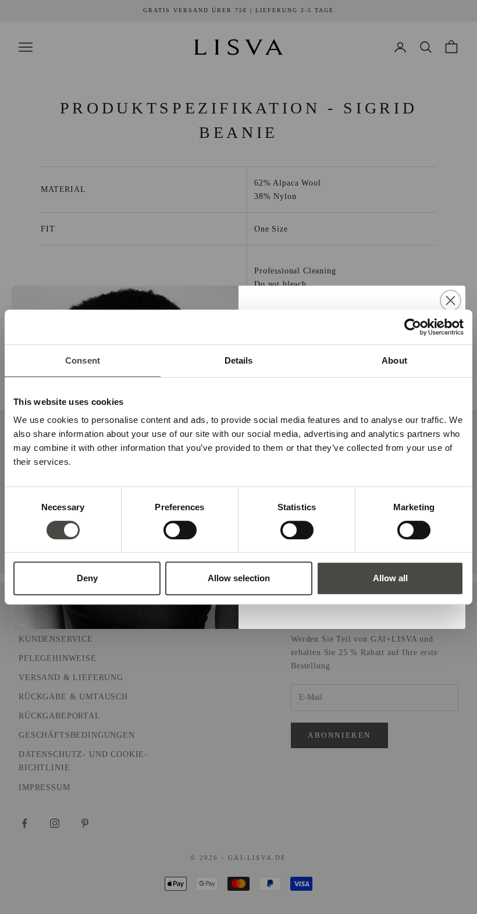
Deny (87, 578)
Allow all (390, 578)
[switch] (180, 530)
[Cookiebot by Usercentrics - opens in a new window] (413, 327)
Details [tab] (239, 360)
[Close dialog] (450, 300)
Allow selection (239, 578)
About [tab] (394, 360)
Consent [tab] (82, 360)
